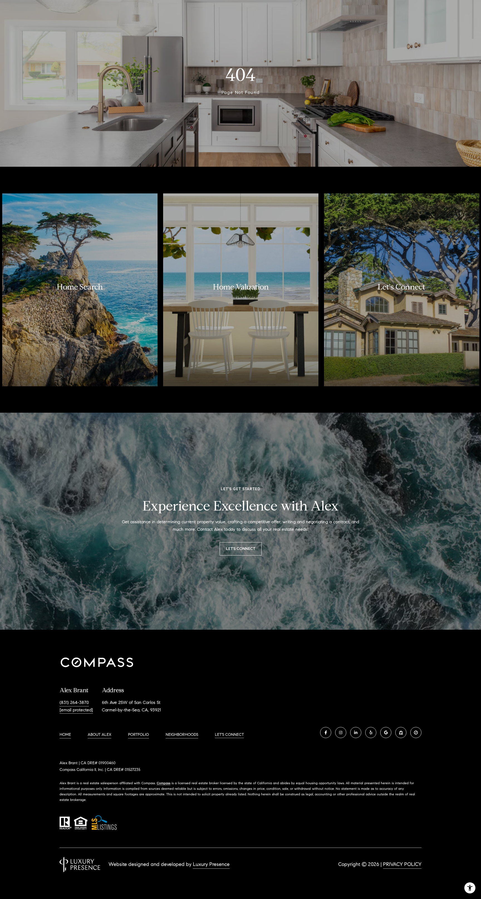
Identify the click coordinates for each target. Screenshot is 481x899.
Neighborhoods (182, 734)
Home (65, 734)
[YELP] (370, 732)
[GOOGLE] (385, 732)
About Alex (99, 734)
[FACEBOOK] (325, 732)
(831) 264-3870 (74, 702)
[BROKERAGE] (415, 732)
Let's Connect (229, 735)
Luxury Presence (211, 864)
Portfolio (138, 734)
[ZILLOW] (400, 732)
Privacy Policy (402, 864)
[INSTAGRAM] (340, 732)
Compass (163, 783)
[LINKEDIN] (355, 732)
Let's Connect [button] (240, 548)
